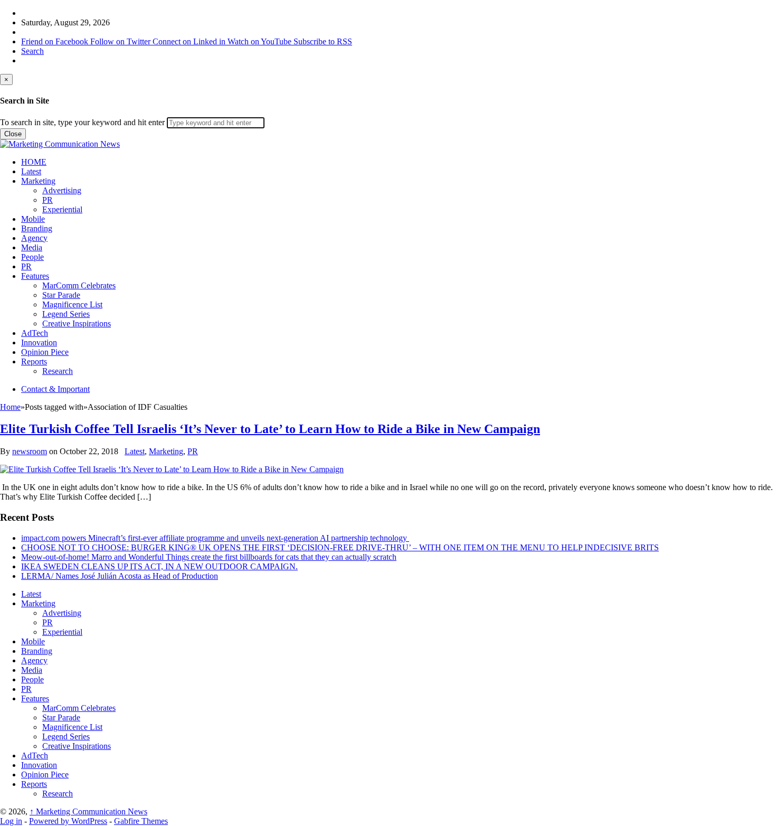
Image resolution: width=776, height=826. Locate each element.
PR (47, 199)
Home (10, 406)
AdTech (34, 332)
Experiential (62, 209)
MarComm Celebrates (79, 285)
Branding (36, 228)
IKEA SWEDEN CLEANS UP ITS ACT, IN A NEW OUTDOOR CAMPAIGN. (159, 566)
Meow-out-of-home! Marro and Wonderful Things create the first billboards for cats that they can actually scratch (208, 556)
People (32, 256)
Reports (34, 361)
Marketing (38, 180)
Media (31, 247)
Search (32, 50)
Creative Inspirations (76, 323)
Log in (11, 820)
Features (35, 275)
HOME (33, 161)
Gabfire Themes (141, 820)
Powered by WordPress (68, 820)
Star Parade (61, 294)
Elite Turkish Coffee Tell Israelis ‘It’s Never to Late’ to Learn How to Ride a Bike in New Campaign (270, 429)
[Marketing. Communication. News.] (60, 143)
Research (57, 371)
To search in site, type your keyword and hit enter (82, 122)
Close (13, 134)
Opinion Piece (45, 352)
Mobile (33, 218)
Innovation (39, 342)
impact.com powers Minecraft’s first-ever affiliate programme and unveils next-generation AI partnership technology (215, 537)
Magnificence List (72, 304)
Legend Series (66, 313)
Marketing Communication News (88, 811)
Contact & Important (55, 388)
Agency (34, 237)
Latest (31, 171)
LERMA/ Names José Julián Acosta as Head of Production (119, 575)
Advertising (61, 190)
